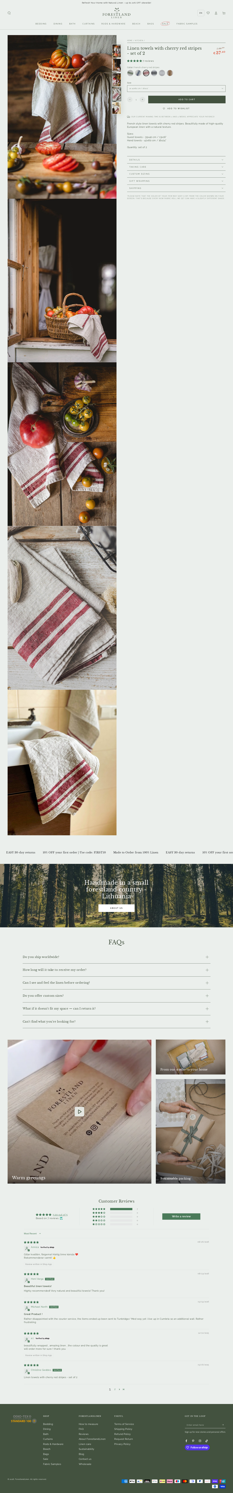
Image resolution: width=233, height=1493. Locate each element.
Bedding (48, 1424)
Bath (46, 1434)
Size (129, 82)
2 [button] (115, 1389)
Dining (47, 1429)
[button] (9, 13)
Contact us (85, 1459)
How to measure (88, 1424)
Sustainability (86, 1449)
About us (116, 908)
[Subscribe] (224, 1425)
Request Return (123, 1439)
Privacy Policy (122, 1444)
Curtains (48, 1439)
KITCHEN (139, 40)
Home (130, 40)
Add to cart (186, 99)
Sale (45, 1459)
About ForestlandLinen (92, 1439)
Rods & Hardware (53, 1444)
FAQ (81, 1429)
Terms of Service (124, 1424)
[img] (31, 1242)
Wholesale (85, 1464)
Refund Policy (122, 1434)
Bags (46, 1454)
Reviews (84, 1434)
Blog (81, 1454)
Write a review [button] (181, 1216)
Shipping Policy (123, 1429)
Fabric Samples (52, 1464)
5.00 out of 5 (60, 1214)
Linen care (85, 1444)
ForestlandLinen (22, 1479)
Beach (47, 1449)
